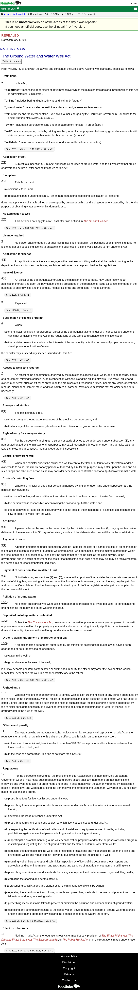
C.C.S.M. (55, 14)
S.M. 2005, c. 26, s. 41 (17, 680)
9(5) (3, 575)
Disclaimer (69, 962)
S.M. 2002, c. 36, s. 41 (17, 950)
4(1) (3, 259)
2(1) (3, 162)
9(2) (3, 484)
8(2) (3, 439)
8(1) (3, 411)
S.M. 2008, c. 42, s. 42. (41, 149)
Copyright (69, 968)
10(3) (4, 643)
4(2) (3, 278)
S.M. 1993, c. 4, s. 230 (17, 228)
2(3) (3, 219)
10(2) (4, 620)
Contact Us (69, 980)
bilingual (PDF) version (69, 26)
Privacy (69, 974)
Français (133, 3)
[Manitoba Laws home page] (2, 14)
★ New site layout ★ (15, 14)
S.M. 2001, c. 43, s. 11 (17, 149)
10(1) (4, 602)
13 (2, 934)
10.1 (4, 693)
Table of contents (12, 61)
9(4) (3, 545)
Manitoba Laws (8, 9)
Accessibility (69, 956)
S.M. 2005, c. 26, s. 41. (41, 228)
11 (2, 731)
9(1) (3, 461)
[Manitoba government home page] (11, 4)
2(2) (3, 180)
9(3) (3, 526)
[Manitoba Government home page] (69, 987)
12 (2, 774)
